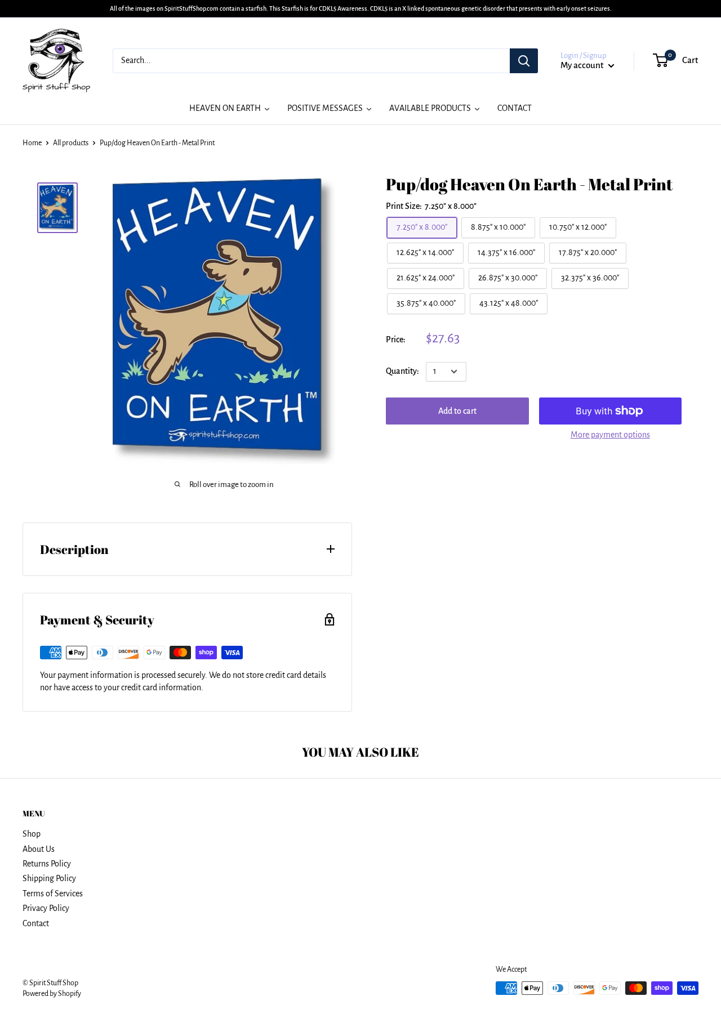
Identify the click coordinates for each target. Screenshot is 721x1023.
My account (583, 65)
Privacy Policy (46, 908)
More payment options (610, 434)
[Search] (524, 60)
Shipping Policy (49, 878)
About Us (39, 849)
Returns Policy (47, 863)
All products (70, 143)
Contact (36, 923)
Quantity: (402, 371)
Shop (32, 833)
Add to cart (457, 411)
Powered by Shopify (52, 994)
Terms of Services (53, 893)
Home (32, 143)
